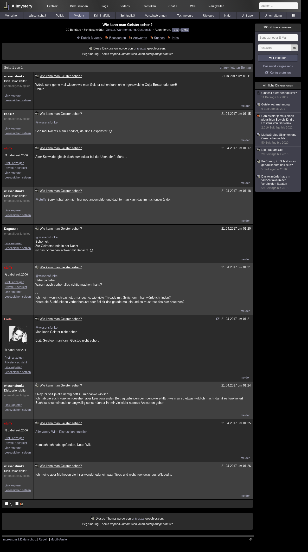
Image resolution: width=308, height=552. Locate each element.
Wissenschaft (37, 15)
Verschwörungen (156, 15)
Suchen (159, 38)
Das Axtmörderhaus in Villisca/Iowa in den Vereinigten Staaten (275, 182)
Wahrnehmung (126, 29)
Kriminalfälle (102, 15)
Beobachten (117, 38)
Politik (60, 15)
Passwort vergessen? (278, 66)
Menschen (12, 15)
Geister (110, 29)
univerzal (140, 48)
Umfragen (248, 15)
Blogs (104, 6)
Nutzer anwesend (278, 27)
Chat (172, 6)
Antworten (140, 38)
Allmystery (22, 6)
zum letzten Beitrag (237, 67)
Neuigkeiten (216, 6)
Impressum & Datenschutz (19, 539)
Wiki (193, 6)
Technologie (185, 15)
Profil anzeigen (14, 163)
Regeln (43, 539)
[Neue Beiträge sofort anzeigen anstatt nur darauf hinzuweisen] (19, 504)
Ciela (8, 319)
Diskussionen (79, 6)
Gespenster (145, 29)
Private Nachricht (16, 168)
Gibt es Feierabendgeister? (279, 95)
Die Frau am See (275, 152)
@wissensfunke (46, 122)
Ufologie (208, 15)
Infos (175, 38)
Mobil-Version (60, 539)
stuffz (8, 148)
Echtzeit (52, 6)
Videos (125, 6)
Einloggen (280, 58)
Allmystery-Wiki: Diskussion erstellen (61, 432)
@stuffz (40, 199)
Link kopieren (13, 95)
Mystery (79, 15)
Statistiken (149, 6)
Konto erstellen (280, 72)
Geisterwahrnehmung (275, 106)
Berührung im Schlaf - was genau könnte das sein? (278, 165)
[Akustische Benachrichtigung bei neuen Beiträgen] (9, 504)
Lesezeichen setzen (18, 100)
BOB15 (9, 114)
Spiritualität (127, 15)
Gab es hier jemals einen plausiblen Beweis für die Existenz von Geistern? (277, 121)
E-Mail (184, 30)
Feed (176, 30)
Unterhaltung (273, 15)
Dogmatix (11, 229)
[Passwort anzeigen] (294, 50)
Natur (227, 15)
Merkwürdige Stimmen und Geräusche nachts (278, 138)
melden (245, 106)
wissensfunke (14, 76)
